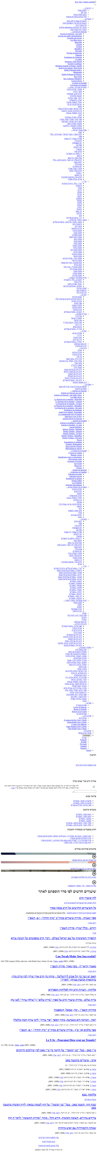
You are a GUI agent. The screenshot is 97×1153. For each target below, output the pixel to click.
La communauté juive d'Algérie (70, 414)
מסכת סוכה (78, 241)
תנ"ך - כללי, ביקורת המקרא (72, 183)
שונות (80, 517)
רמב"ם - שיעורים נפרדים (73, 312)
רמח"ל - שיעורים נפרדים (73, 342)
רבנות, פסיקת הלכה (75, 284)
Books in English (80, 709)
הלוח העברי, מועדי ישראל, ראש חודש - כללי (66, 134)
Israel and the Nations (74, 446)
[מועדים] (80, 519)
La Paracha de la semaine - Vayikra (69, 404)
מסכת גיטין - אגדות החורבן (72, 258)
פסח (80, 136)
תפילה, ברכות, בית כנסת (78, 665)
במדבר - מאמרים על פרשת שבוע (70, 577)
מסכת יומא (78, 239)
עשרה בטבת (77, 558)
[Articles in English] (72, 421)
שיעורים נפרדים (90, 1099)
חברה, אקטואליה (75, 100)
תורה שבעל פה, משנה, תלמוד (76, 600)
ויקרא (80, 190)
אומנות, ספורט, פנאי (74, 124)
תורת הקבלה (77, 611)
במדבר (79, 192)
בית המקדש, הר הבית (79, 673)
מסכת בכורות (77, 275)
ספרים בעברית (81, 705)
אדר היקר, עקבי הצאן (74, 359)
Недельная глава (75, 459)
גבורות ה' (78, 316)
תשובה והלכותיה (76, 96)
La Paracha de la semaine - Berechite (68, 399)
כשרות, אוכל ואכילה (79, 686)
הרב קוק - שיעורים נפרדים (72, 380)
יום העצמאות (77, 143)
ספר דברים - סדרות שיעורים (81, 805)
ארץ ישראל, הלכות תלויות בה (76, 671)
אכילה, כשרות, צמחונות (73, 117)
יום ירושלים (78, 147)
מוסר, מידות (77, 92)
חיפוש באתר (82, 10)
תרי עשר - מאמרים (75, 596)
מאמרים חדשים (81, 389)
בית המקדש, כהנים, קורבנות (72, 111)
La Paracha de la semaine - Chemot (68, 402)
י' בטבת (79, 173)
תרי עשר (78, 211)
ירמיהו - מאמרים (76, 592)
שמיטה (79, 502)
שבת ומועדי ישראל (80, 130)
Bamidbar (78, 49)
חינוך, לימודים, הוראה (79, 679)
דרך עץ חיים (77, 340)
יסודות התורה (77, 489)
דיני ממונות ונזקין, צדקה (78, 692)
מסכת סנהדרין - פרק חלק (73, 267)
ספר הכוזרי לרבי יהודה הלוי (77, 615)
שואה (80, 106)
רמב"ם (84, 295)
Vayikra (79, 47)
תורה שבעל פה (76, 609)
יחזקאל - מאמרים (75, 594)
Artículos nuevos (75, 476)
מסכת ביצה (78, 243)
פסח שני (79, 145)
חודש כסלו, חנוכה (75, 171)
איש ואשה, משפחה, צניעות (77, 682)
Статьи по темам (75, 453)
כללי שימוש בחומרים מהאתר (76, 17)
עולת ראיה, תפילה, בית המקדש (70, 361)
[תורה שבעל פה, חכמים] (69, 278)
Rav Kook (78, 77)
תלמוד (79, 605)
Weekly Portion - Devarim (72, 438)
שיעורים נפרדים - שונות (78, 87)
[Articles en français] (71, 391)
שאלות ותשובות (85, 647)
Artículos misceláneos (74, 485)
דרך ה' (79, 335)
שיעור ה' (93, 1085)
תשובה (79, 493)
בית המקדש (77, 500)
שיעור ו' (93, 1090)
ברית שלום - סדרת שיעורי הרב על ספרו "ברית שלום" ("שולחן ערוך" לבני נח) (53, 999)
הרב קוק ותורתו (81, 624)
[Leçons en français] (72, 32)
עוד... (12, 788)
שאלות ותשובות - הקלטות (72, 126)
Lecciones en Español (78, 85)
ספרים (89, 703)
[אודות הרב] (83, 716)
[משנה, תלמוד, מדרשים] (69, 220)
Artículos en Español (79, 472)
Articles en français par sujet (71, 393)
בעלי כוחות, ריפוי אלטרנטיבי (76, 694)
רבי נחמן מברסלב (80, 344)
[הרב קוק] (80, 348)
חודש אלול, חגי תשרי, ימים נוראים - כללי (67, 160)
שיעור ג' (93, 1077)
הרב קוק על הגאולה (75, 376)
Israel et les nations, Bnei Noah (70, 68)
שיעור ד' (93, 1081)
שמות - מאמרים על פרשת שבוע (70, 573)
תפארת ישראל (76, 318)
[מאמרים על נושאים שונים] (67, 487)
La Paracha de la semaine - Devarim (68, 408)
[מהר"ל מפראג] (76, 314)
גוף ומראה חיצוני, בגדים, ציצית (76, 684)
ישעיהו (79, 205)
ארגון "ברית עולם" (84, 733)
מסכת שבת (78, 233)
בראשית (79, 186)
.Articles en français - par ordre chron (68, 395)
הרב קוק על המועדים (74, 635)
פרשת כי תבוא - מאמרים (82, 803)
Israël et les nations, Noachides (70, 412)
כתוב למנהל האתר (80, 15)
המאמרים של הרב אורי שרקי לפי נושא (73, 387)
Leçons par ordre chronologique (70, 36)
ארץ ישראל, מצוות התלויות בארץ (70, 109)
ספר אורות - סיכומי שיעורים (72, 626)
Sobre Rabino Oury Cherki (76, 727)
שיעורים (88, 19)
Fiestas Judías (77, 481)
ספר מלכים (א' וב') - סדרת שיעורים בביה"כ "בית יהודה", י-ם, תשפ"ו (57, 1029)
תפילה (84, 613)
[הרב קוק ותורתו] (74, 624)
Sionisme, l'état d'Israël (73, 62)
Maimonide (77, 72)
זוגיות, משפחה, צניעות (74, 113)
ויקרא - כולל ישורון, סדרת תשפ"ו (78, 928)
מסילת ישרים (77, 333)
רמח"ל (84, 331)
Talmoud (78, 55)
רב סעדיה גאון (81, 290)
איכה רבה (78, 226)
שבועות (79, 149)
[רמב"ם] (81, 295)
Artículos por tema (75, 474)
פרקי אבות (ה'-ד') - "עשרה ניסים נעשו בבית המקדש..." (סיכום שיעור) (66, 840)
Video (55, 961)
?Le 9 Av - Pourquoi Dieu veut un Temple (71, 1040)
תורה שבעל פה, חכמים (78, 278)
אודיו (94, 933)
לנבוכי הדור (78, 367)
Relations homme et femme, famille (68, 66)
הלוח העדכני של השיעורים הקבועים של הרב (80, 903)
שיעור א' (93, 1069)
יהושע (79, 196)
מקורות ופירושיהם (80, 658)
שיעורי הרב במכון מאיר (78, 30)
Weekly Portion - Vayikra (72, 434)
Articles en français (79, 391)
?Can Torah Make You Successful (76, 956)
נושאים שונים (77, 128)
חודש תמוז (78, 151)
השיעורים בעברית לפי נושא (77, 21)
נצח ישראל (78, 320)
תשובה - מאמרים (85, 821)
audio (61, 961)
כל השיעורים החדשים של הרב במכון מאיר (73, 907)
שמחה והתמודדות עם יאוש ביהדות (77, 1127)
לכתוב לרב (87, 731)
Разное (79, 468)
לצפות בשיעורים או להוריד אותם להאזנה (81, 913)
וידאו (79, 985)
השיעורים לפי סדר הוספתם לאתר (74, 23)
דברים (79, 194)
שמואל (79, 201)
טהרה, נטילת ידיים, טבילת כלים (75, 688)
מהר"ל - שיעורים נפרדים (73, 329)
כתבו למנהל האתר (48, 1142)
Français (83, 740)
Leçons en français (80, 32)
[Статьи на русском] (71, 451)
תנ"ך (85, 181)
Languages (86, 735)
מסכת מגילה (77, 248)
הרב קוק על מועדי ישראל (73, 372)
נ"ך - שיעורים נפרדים (74, 218)
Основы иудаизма (74, 461)
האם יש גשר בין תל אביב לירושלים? (83, 869)
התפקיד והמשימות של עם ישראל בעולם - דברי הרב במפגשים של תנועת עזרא (53, 938)
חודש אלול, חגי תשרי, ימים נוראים (69, 545)
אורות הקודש (77, 352)
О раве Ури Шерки (79, 724)
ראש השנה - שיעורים (83, 814)
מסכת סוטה (77, 256)
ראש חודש (78, 521)
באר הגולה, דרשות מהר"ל (72, 322)
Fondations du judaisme (73, 57)
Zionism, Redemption (74, 444)
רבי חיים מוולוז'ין (81, 346)
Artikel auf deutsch (79, 470)
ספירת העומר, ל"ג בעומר (73, 139)
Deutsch (83, 748)
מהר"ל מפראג (82, 314)
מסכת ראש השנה (75, 237)
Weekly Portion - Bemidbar (71, 436)
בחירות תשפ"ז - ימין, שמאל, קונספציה (75, 1009)
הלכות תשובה (77, 305)
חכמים (79, 607)
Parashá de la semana (74, 478)
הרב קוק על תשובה (75, 374)
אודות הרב (87, 716)
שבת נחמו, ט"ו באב (75, 158)
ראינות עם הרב (76, 515)
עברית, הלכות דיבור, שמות (77, 660)
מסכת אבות (77, 271)
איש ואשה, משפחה (75, 511)
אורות (80, 350)
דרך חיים (78, 325)
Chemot (79, 44)
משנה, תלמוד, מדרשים (78, 220)
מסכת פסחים (77, 235)
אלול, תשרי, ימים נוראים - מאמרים (78, 825)
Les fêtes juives (76, 40)
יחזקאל (79, 209)
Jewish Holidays (76, 427)
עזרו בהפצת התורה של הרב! (86, 763)
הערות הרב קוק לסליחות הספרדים (83, 877)
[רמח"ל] (81, 331)
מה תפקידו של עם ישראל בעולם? (84, 860)
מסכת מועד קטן (76, 250)
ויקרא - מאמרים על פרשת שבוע (70, 575)
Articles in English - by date (71, 425)
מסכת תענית (77, 245)
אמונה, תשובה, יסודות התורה (76, 656)
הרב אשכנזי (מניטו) (80, 382)
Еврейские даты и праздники (70, 457)
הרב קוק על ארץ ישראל (73, 378)
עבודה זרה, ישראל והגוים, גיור (76, 677)
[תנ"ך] (82, 566)
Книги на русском (79, 712)
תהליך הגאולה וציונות (74, 102)
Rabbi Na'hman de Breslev (72, 74)
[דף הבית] (84, 8)
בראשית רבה (77, 224)
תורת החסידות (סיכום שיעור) (80, 838)
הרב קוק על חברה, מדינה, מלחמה (70, 643)
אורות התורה (77, 354)
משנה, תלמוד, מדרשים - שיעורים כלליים (67, 222)
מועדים (84, 519)
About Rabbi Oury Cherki (77, 722)
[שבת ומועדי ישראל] (72, 130)
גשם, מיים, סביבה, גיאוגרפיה (72, 121)
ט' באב (79, 156)
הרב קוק (84, 348)
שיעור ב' (93, 1073)
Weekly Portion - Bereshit (72, 429)
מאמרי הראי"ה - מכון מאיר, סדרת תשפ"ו (73, 966)
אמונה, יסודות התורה (74, 89)
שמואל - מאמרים (76, 585)
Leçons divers (76, 81)
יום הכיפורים (77, 166)
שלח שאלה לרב (81, 650)
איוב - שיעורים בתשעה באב (81, 1060)
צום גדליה (78, 164)
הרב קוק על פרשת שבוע (73, 369)
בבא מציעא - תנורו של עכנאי (71, 263)
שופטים (79, 198)
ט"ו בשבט (78, 175)
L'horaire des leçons (74, 38)
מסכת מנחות (77, 273)
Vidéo (17, 1045)
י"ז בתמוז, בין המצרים (74, 154)
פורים (80, 564)
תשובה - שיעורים (85, 819)
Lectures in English (79, 83)
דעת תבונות (77, 337)
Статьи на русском (79, 451)
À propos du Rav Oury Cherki (75, 720)
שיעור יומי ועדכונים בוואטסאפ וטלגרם (73, 27)
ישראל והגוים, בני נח (74, 104)
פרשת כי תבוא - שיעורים (82, 801)
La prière (78, 59)
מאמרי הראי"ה (76, 365)
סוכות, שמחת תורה (75, 553)
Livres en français (80, 707)
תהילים (79, 213)
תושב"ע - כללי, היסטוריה (73, 280)
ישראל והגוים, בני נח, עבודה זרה (70, 504)
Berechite (78, 42)
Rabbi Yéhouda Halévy (73, 70)
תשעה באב (78, 540)
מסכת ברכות (77, 230)
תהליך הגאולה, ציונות (74, 498)
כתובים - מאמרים (75, 598)
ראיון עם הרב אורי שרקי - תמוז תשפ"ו (77, 842)
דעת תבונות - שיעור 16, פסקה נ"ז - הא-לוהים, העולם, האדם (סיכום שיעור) (64, 836)
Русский (83, 744)
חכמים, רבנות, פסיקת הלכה (77, 662)
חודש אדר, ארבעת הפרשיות (71, 562)
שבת (80, 132)
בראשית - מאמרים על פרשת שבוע (69, 570)
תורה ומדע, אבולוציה (74, 94)
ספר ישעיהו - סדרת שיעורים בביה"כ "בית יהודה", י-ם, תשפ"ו (62, 917)
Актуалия (78, 464)
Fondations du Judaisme (73, 410)
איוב (80, 216)
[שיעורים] (84, 19)
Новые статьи (76, 455)
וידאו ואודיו (92, 923)
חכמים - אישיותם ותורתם (72, 286)
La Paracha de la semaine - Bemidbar (68, 406)
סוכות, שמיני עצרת (75, 168)
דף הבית (88, 8)
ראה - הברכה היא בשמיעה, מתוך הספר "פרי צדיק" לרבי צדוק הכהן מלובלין (54, 1019)
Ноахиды (78, 466)
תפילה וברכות (82, 288)
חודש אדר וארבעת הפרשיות (71, 177)
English (84, 742)
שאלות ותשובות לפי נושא (77, 652)
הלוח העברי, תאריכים (79, 697)
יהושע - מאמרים (76, 581)
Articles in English (80, 421)
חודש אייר (78, 141)
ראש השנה (78, 162)
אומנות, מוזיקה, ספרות (79, 699)
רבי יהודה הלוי (81, 292)
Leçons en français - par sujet (71, 34)
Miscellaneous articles (74, 449)
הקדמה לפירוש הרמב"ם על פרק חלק (68, 299)
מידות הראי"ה (77, 630)
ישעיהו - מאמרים (76, 590)
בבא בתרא (78, 265)
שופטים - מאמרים (75, 583)
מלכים (79, 203)
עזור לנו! (84, 12)
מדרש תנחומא (77, 228)
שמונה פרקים (77, 297)
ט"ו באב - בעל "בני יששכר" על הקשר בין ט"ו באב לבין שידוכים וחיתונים (56, 1050)
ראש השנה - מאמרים (83, 816)
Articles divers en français (72, 419)
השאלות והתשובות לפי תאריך (76, 654)
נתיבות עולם (77, 327)
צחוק (80, 513)
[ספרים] (86, 703)
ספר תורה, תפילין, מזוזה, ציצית (71, 119)
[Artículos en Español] (70, 472)
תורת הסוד (78, 282)
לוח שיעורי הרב (81, 25)
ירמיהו (79, 207)
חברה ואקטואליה (75, 496)
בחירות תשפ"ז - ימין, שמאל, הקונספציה (82, 886)
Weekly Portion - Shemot (72, 431)
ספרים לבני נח (82, 714)
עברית (84, 738)
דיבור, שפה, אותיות (75, 98)
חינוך (80, 115)
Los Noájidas (77, 483)
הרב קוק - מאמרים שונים (73, 645)
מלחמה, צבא (89, 1094)
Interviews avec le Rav (73, 416)
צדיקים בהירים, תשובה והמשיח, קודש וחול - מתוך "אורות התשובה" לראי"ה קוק (52, 1117)
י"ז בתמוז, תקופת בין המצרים (71, 538)
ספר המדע (78, 303)
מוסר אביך (78, 363)
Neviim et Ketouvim (74, 53)
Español (84, 746)
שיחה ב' (93, 951)
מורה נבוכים (77, 310)
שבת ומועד (83, 667)
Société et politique (75, 64)
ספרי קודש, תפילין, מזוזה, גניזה (76, 690)
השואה (79, 506)
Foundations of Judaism (73, 442)
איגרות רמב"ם (77, 301)
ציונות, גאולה (82, 669)
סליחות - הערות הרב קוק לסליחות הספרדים (72, 989)
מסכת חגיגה (77, 252)
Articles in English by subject (71, 423)
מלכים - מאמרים (76, 588)
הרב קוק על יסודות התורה (72, 637)
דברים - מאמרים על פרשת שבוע (70, 579)
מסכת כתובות (77, 254)
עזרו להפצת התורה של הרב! (48, 1137)
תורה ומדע (78, 491)
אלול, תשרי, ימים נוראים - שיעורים (78, 823)
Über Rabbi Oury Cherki (77, 729)
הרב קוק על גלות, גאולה (73, 641)
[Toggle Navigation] (95, 4)
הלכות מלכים (77, 307)
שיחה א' (93, 947)
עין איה (79, 357)
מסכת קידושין (77, 260)
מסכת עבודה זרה (76, 269)
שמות (80, 188)
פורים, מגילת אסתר (75, 179)
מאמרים (88, 384)
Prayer (79, 440)
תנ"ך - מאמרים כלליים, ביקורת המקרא (68, 568)
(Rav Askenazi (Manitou (73, 79)
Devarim (78, 51)
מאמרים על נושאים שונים (77, 487)
